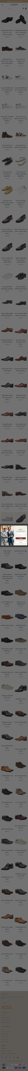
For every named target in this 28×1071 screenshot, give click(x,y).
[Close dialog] (26, 526)
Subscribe (20, 538)
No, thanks (20, 542)
